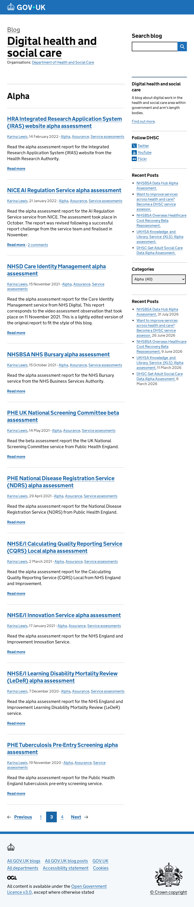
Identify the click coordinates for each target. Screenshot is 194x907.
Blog (13, 29)
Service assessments (107, 136)
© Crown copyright (168, 892)
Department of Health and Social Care (63, 62)
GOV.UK (100, 861)
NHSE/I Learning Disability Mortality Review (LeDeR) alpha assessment (62, 677)
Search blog (147, 35)
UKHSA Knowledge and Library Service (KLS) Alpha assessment (160, 236)
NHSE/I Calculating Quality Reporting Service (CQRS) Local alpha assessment (64, 547)
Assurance (80, 136)
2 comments (38, 244)
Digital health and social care (52, 47)
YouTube (144, 152)
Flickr (142, 159)
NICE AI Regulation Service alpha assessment (64, 190)
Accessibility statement (65, 868)
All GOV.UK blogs (23, 861)
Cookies (101, 868)
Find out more (143, 121)
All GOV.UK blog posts (66, 861)
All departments (22, 868)
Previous (23, 817)
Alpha (65, 136)
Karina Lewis (17, 136)
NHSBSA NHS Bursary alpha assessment (58, 354)
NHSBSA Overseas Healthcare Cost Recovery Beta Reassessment (161, 220)
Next (76, 817)
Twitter (143, 146)
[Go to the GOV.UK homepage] (26, 7)
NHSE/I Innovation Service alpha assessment (64, 615)
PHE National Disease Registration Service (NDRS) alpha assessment (61, 482)
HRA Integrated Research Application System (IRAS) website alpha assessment (64, 122)
